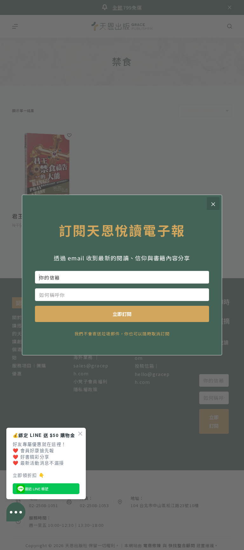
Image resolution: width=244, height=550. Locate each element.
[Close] (213, 203)
